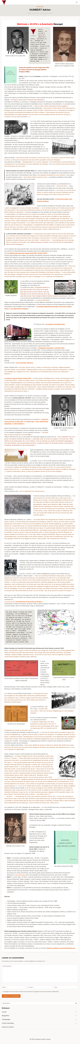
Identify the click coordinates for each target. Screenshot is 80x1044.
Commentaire (7, 966)
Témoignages (6, 1019)
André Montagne (20, 875)
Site (56, 987)
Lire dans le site (23, 601)
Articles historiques (8, 1023)
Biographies (40, 6)
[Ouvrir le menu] (76, 2)
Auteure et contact (8, 1027)
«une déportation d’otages (19, 308)
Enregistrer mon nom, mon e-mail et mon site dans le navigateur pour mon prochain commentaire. (31, 991)
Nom (5, 987)
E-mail (31, 987)
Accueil (4, 1012)
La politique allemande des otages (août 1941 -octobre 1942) (27, 253)
